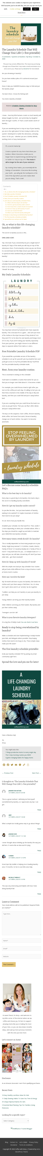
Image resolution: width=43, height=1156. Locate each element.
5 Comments (6, 57)
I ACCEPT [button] (26, 9)
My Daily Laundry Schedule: (12, 194)
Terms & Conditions (26, 1145)
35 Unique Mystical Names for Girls (13, 1102)
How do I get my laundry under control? (18, 204)
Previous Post (7, 773)
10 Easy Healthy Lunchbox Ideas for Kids (15, 1095)
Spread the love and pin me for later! (15, 219)
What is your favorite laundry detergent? (18, 212)
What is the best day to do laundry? (17, 202)
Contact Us (14, 1142)
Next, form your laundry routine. (14, 198)
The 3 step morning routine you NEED (18, 755)
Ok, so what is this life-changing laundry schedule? (19, 192)
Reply (39, 810)
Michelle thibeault (14, 877)
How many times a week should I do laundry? (20, 206)
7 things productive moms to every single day (21, 752)
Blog (6, 1142)
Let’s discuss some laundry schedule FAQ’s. (17, 201)
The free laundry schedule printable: (15, 217)
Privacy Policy (33, 1142)
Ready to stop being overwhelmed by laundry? (18, 215)
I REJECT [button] (35, 9)
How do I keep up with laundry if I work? (18, 208)
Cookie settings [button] (15, 9)
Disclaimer (13, 1145)
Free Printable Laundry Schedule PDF (15, 196)
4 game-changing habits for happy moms (19, 758)
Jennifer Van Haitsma (15, 790)
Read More (21, 12)
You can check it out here (29, 622)
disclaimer (26, 69)
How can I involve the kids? (14, 210)
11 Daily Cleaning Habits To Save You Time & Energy (19, 1098)
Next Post (36, 773)
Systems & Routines (18, 57)
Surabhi (11, 856)
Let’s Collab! (23, 1142)
